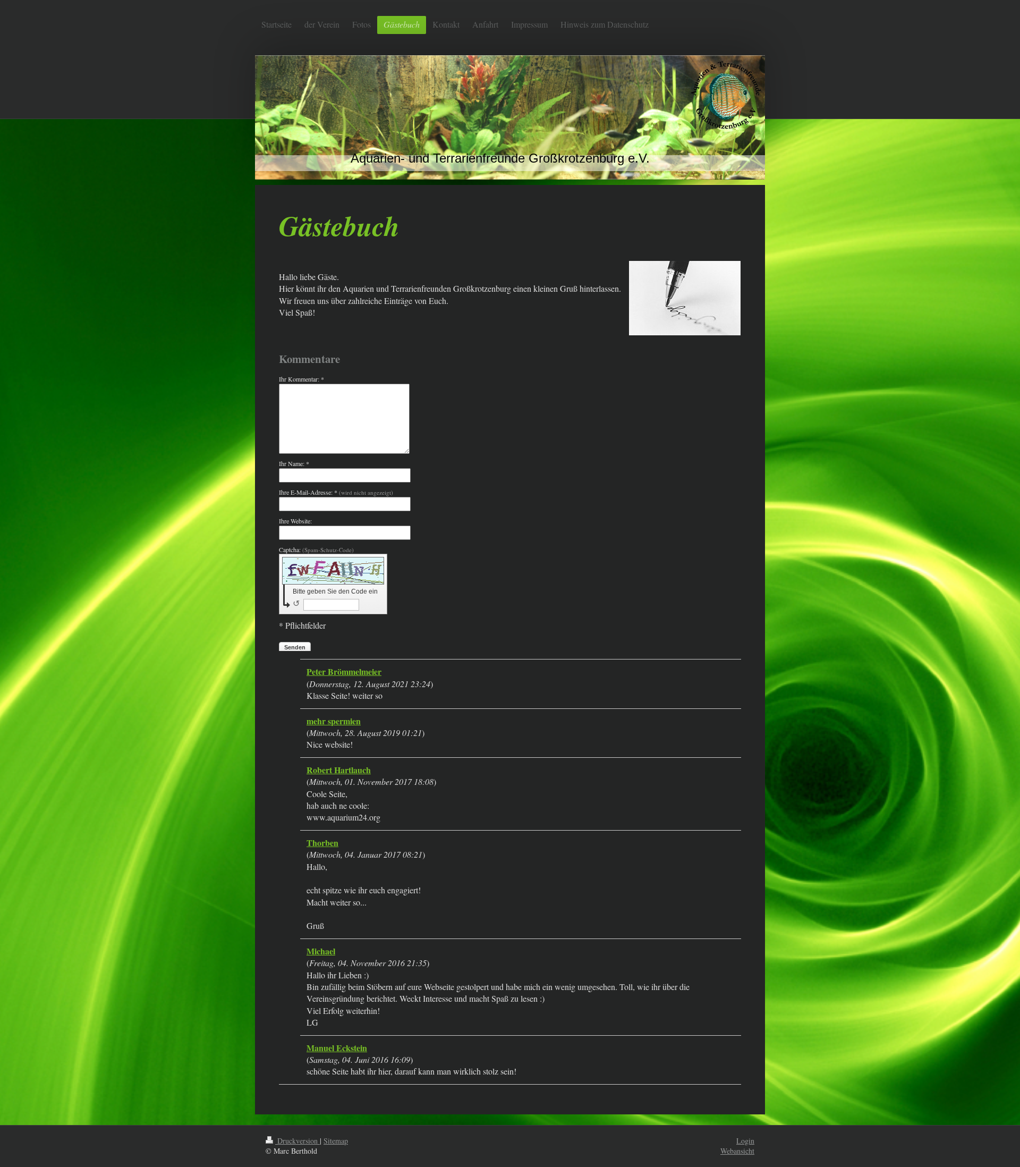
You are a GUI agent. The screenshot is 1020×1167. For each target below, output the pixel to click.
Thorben (322, 842)
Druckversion (297, 1141)
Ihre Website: (295, 521)
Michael (321, 951)
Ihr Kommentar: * (301, 379)
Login (745, 1141)
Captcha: (316, 549)
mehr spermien (334, 721)
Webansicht (737, 1151)
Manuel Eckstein (337, 1048)
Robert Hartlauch (339, 770)
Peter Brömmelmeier (344, 671)
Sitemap (336, 1141)
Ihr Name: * (294, 463)
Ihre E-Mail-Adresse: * (336, 492)
